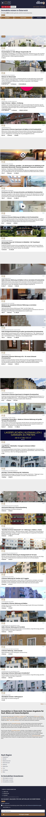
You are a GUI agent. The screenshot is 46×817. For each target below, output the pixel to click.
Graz (11, 720)
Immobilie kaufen (16, 723)
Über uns (5, 791)
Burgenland (5, 757)
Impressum (6, 793)
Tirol (4, 768)
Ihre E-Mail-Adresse (4, 808)
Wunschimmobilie (36, 735)
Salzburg (5, 764)
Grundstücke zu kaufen (8, 782)
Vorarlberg (5, 770)
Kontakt (5, 795)
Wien (4, 772)
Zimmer (5, 717)
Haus (42, 716)
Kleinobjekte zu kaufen (8, 778)
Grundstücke (20, 717)
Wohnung (36, 716)
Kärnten (4, 759)
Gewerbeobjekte (11, 717)
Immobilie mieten (16, 730)
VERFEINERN (39, 17)
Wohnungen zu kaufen (8, 780)
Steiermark (5, 766)
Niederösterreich (6, 760)
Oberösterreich (6, 762)
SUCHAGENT (7, 17)
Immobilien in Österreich (20, 716)
